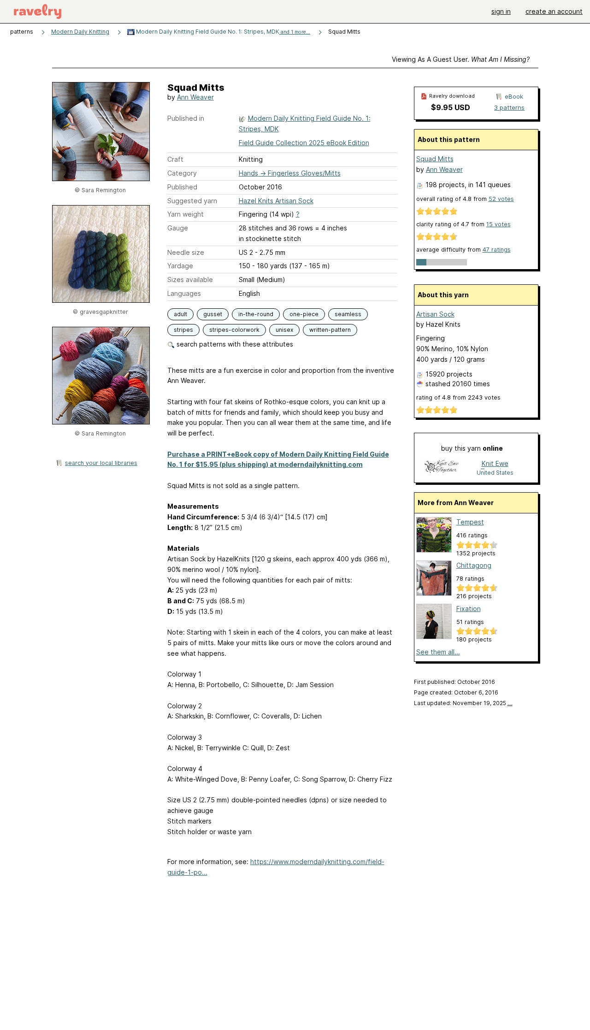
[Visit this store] (442, 467)
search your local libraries (101, 462)
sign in (501, 11)
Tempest (470, 522)
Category (182, 173)
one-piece (304, 314)
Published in (185, 118)
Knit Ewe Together (495, 464)
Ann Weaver (195, 97)
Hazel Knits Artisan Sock (276, 201)
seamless (348, 314)
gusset (212, 314)
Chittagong (473, 565)
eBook (514, 96)
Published (182, 187)
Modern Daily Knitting (80, 31)
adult (180, 314)
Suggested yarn (192, 201)
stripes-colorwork (234, 329)
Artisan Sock (435, 314)
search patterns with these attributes (234, 344)
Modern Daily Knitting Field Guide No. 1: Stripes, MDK (222, 31)
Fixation (468, 608)
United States (495, 472)
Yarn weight (185, 214)
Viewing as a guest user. (461, 59)
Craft (175, 159)
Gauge (177, 228)
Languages (184, 293)
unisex (284, 329)
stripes (183, 329)
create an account (554, 11)
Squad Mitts (435, 159)
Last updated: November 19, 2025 (463, 703)
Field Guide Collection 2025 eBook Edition (304, 143)
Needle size (185, 252)
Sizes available (190, 279)
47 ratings (497, 249)
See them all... (438, 652)
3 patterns (509, 107)
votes (501, 198)
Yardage (180, 266)
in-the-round (255, 314)
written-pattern (330, 329)
